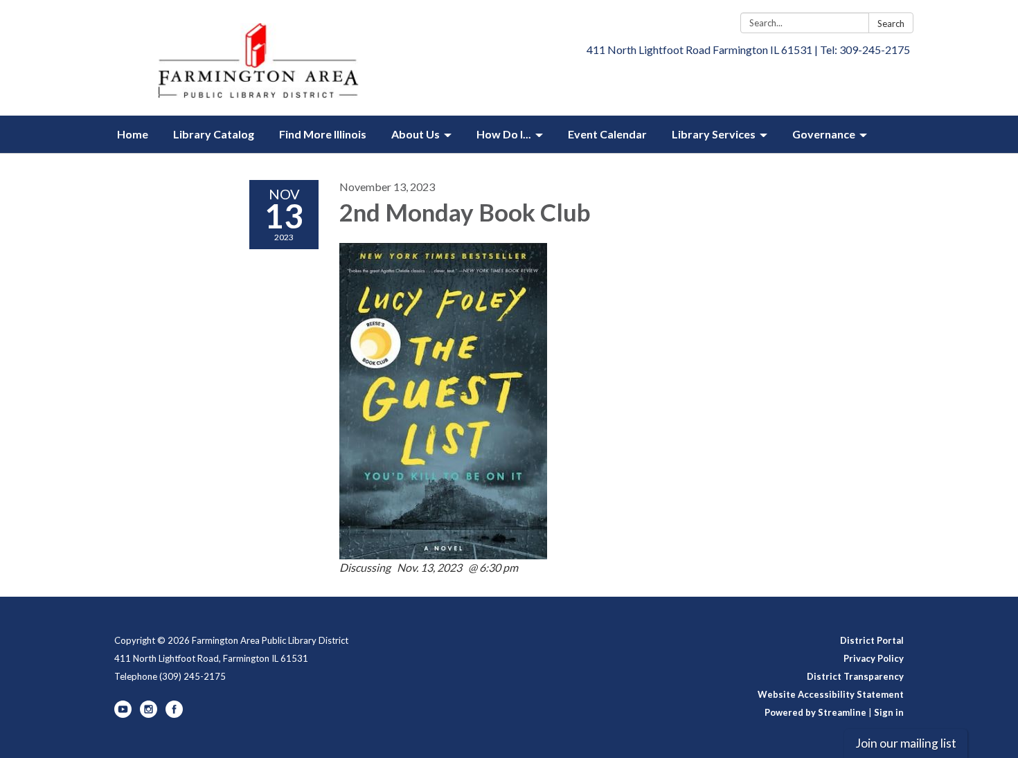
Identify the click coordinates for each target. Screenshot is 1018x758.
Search (890, 23)
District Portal (872, 640)
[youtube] (123, 714)
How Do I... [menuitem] (503, 134)
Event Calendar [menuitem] (607, 134)
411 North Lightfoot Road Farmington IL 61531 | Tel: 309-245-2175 (748, 49)
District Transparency (855, 676)
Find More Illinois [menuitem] (322, 134)
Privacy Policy (873, 658)
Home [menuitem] (132, 134)
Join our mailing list (905, 743)
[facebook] (174, 714)
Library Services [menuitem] (714, 134)
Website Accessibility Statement (831, 694)
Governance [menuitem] (823, 134)
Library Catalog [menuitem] (213, 134)
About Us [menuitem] (415, 134)
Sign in (889, 712)
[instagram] (148, 714)
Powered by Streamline (815, 712)
